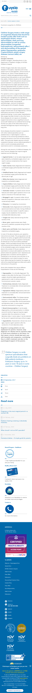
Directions (10, 601)
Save (6, 396)
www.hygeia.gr (23, 678)
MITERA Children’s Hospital (11, 568)
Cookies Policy (8, 583)
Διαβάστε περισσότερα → (15, 690)
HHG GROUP (4, 1)
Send (6, 389)
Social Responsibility (10, 588)
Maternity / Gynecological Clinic (12, 563)
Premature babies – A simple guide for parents (16, 438)
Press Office (7, 574)
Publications (8, 577)
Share (6, 393)
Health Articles (8, 571)
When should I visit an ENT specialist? (13, 430)
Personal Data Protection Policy (12, 580)
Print (6, 386)
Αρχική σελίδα (4, 21)
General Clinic (8, 566)
